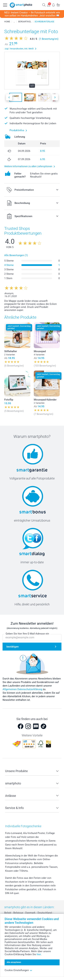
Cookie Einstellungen (17, 970)
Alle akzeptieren (14, 962)
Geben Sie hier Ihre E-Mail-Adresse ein (27, 633)
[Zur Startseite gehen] (21, 5)
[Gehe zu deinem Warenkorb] (58, 4)
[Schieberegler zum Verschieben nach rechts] (55, 97)
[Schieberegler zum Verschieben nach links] (9, 97)
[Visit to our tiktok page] (43, 726)
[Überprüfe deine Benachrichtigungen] (53, 4)
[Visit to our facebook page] (20, 726)
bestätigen (12, 646)
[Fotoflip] (17, 383)
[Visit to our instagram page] (28, 726)
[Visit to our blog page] (35, 726)
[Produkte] (14, 21)
